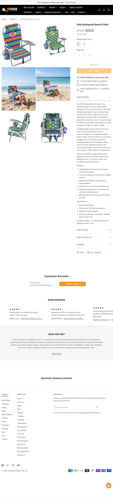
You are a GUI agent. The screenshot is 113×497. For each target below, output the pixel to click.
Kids (3, 432)
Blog (19, 405)
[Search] (99, 9)
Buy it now (94, 71)
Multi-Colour (79, 44)
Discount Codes (23, 451)
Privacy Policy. (95, 412)
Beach (4, 421)
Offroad (5, 418)
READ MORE (56, 354)
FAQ (19, 409)
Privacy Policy (22, 441)
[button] (108, 9)
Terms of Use (83, 412)
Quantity (80, 50)
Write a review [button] (72, 284)
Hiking (4, 407)
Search (20, 398)
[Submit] (97, 407)
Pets (3, 435)
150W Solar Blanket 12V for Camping (25, 318)
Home (4, 19)
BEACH (13, 19)
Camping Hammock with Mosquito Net (66, 318)
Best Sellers (6, 400)
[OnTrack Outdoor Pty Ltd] (9, 10)
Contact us (21, 455)
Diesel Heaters (7, 414)
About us (20, 402)
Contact (4, 439)
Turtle (84, 44)
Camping (5, 404)
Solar (4, 411)
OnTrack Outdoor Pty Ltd (17, 471)
